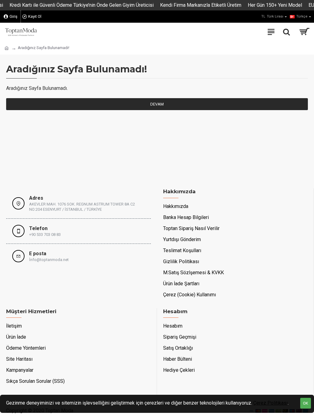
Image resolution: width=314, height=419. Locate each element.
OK (305, 403)
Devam (157, 104)
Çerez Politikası (270, 403)
